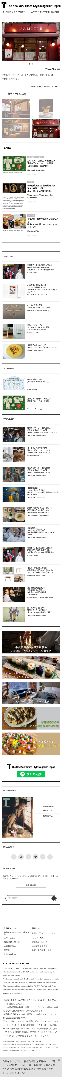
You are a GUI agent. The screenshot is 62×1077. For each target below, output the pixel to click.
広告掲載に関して (12, 942)
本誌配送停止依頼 (39, 946)
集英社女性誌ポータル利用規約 (16, 933)
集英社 (7, 950)
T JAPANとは (10, 928)
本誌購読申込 (48, 816)
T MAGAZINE (10, 954)
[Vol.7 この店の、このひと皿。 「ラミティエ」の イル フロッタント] (31, 93)
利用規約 (36, 928)
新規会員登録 (31, 885)
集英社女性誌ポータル (41, 950)
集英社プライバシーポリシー (44, 933)
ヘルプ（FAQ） (38, 938)
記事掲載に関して (39, 942)
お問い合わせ (10, 938)
